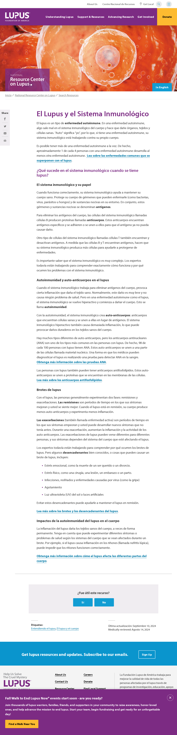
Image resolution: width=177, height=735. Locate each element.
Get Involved (146, 16)
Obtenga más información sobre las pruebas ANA (71, 362)
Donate (167, 16)
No (104, 602)
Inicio (8, 95)
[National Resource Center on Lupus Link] (27, 80)
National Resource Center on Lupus (35, 95)
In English (162, 87)
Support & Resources (90, 16)
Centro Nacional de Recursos (119, 4)
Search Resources (68, 95)
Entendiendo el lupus (43, 628)
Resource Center (64, 688)
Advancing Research (121, 16)
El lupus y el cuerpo (68, 628)
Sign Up (147, 654)
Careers (88, 674)
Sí (83, 602)
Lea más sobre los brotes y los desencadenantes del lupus (77, 511)
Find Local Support (95, 688)
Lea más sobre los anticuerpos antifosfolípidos (69, 380)
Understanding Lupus (60, 16)
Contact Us (61, 681)
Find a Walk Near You (22, 724)
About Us (92, 4)
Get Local (148, 4)
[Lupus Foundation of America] (17, 16)
